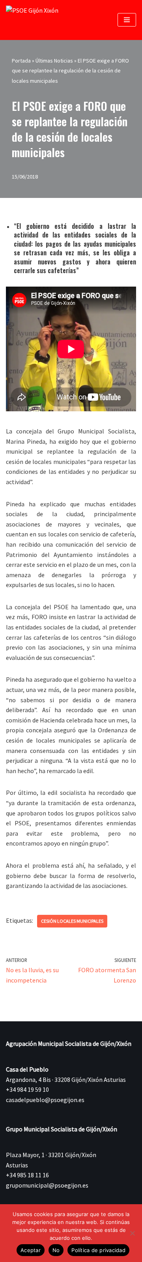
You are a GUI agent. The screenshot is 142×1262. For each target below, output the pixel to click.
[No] (132, 1233)
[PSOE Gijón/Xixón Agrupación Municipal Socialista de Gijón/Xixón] (35, 20)
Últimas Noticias (54, 60)
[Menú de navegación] (127, 20)
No (56, 1250)
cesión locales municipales (72, 921)
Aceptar (31, 1250)
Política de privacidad (98, 1250)
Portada (21, 60)
